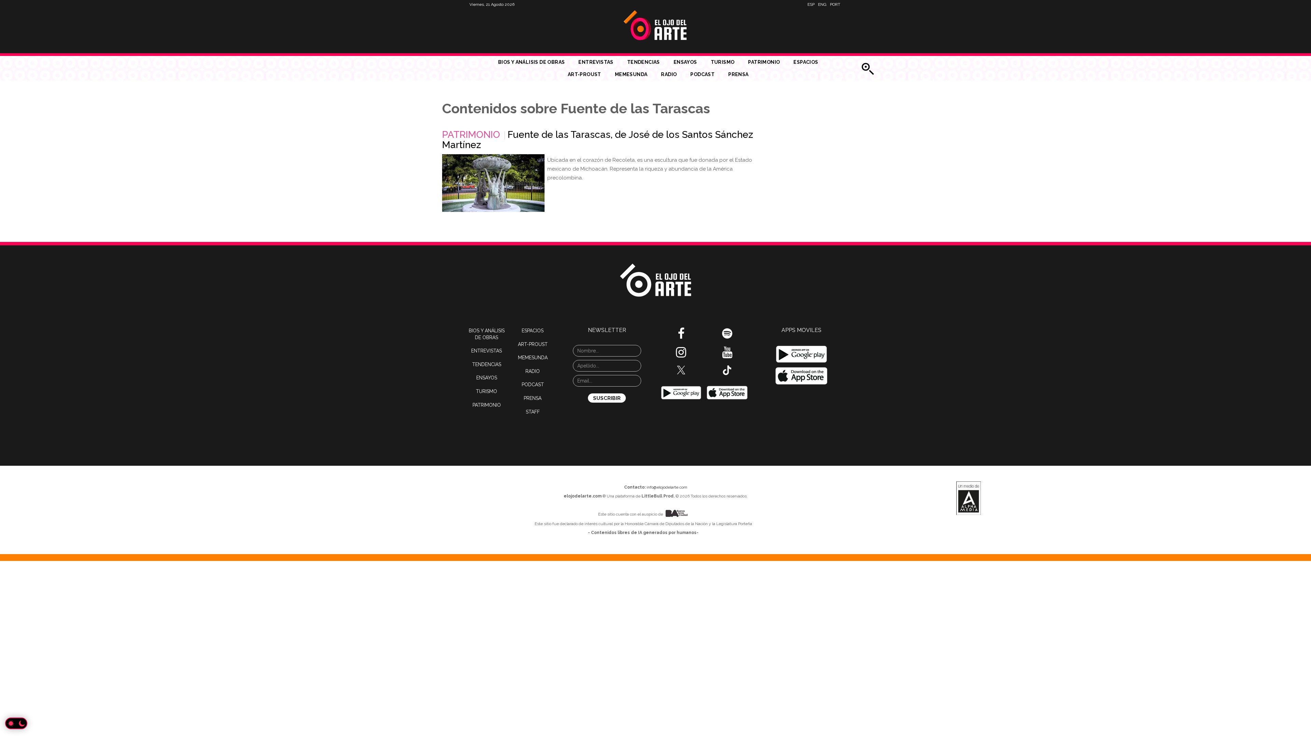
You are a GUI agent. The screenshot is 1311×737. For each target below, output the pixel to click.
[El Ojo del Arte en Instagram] (681, 355)
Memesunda (631, 74)
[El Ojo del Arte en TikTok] (727, 370)
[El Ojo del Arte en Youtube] (727, 355)
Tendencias (643, 62)
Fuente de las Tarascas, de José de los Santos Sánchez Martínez (597, 139)
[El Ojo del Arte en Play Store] (681, 392)
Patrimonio (764, 62)
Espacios (805, 62)
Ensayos (685, 62)
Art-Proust (584, 74)
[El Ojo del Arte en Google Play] (801, 354)
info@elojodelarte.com (667, 487)
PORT (835, 4)
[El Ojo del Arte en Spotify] (727, 336)
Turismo (723, 62)
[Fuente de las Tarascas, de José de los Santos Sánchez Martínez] (493, 183)
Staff (533, 412)
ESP (811, 4)
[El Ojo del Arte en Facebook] (681, 336)
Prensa (738, 74)
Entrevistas (595, 62)
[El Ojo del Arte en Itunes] (727, 392)
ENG (822, 4)
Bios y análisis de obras (531, 62)
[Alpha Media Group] (968, 498)
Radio (669, 74)
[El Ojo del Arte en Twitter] (681, 369)
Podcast (702, 74)
